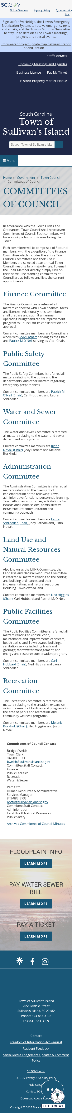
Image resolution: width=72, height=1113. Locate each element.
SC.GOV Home (36, 1071)
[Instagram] (46, 963)
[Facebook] (33, 963)
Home (7, 177)
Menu (11, 160)
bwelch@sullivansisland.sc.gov (28, 762)
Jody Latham (28, 337)
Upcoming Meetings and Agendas (42, 64)
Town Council (50, 177)
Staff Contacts (57, 56)
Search (59, 144)
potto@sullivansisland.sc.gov (27, 802)
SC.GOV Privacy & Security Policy (36, 1078)
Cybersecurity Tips (64, 12)
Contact (36, 1036)
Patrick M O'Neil (20, 341)
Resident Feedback (36, 1048)
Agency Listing (42, 10)
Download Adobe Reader (36, 1098)
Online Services (19, 10)
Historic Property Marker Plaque (43, 81)
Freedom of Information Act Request (36, 1042)
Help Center (36, 1084)
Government (26, 177)
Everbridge (27, 22)
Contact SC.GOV (36, 1091)
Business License (28, 72)
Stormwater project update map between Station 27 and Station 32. (36, 46)
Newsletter (62, 29)
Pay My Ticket (57, 72)
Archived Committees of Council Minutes (36, 824)
